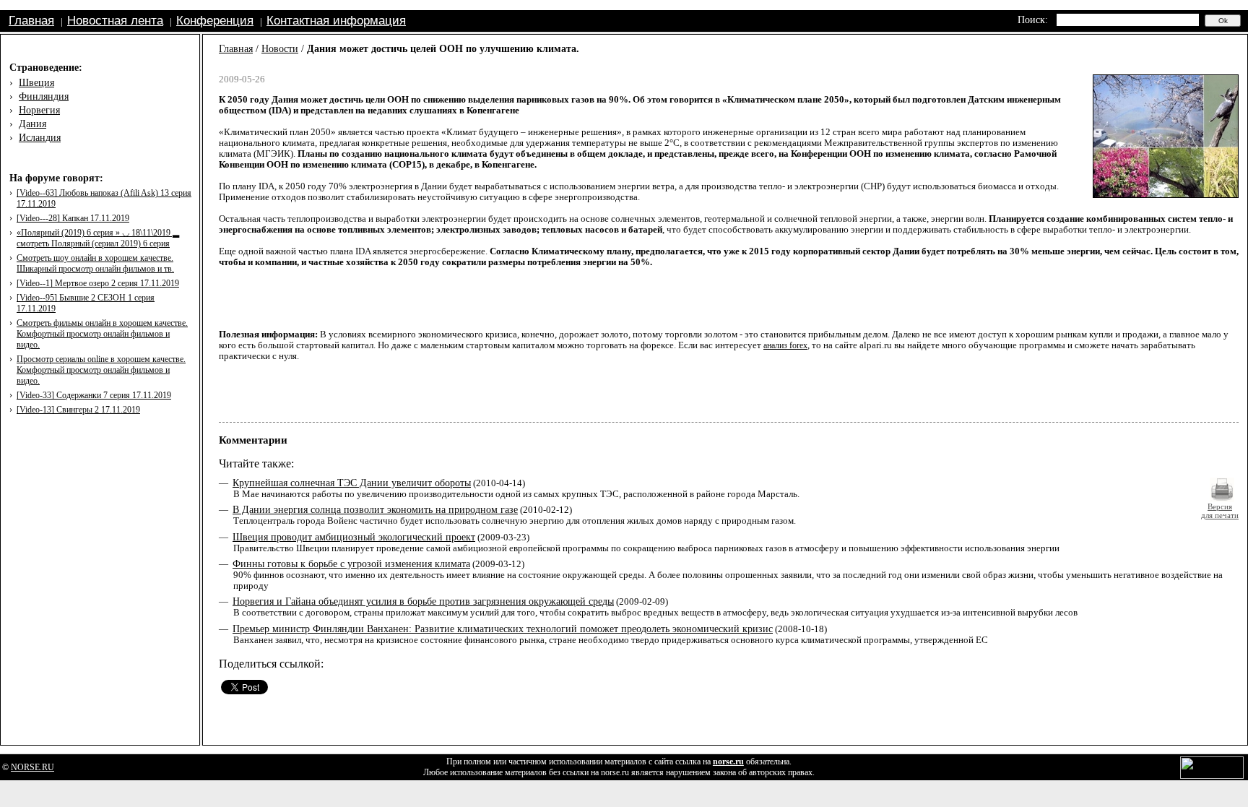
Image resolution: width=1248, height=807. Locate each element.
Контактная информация (336, 20)
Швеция (36, 82)
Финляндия (44, 96)
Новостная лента (115, 20)
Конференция (215, 20)
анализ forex (785, 345)
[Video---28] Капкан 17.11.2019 (73, 218)
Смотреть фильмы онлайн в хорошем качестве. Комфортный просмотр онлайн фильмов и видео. (102, 334)
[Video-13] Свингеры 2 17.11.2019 (78, 410)
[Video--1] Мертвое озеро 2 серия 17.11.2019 (98, 283)
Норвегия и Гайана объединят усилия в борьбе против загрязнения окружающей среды (423, 601)
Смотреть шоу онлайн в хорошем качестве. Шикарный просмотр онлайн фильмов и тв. (95, 263)
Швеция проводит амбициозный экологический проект (354, 537)
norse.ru (728, 761)
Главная (31, 20)
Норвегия (39, 110)
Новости (279, 48)
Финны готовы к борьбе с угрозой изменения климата (351, 563)
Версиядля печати (1220, 510)
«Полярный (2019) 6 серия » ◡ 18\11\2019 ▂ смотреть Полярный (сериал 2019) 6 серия (98, 238)
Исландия (40, 137)
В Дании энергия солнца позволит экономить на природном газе (375, 509)
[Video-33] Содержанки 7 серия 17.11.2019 (94, 395)
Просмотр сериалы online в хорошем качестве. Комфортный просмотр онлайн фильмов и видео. (101, 370)
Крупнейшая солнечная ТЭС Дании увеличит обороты (352, 483)
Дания (32, 123)
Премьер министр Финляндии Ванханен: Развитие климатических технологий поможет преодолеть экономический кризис (503, 628)
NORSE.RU (32, 767)
